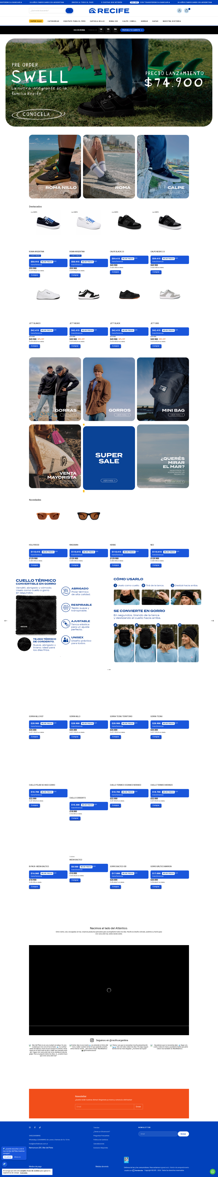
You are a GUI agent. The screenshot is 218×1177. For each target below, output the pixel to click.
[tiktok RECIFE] (40, 1128)
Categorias (53, 21)
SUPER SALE (36, 21)
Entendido (23, 1173)
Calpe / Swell (129, 21)
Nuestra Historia (172, 21)
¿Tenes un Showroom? (101, 1132)
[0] (186, 10)
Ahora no (17, 1157)
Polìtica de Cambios (100, 1140)
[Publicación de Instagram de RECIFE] (48, 1063)
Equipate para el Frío (74, 21)
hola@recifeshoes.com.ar (38, 1144)
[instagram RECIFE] (30, 1128)
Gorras (144, 21)
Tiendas (96, 1128)
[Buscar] (69, 10)
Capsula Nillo (97, 21)
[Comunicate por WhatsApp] (212, 1171)
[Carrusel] (109, 619)
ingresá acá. (164, 1167)
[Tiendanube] (134, 1171)
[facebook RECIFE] (35, 1128)
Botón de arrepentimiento (179, 1167)
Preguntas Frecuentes (101, 1136)
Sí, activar (7, 1157)
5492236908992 (34, 1136)
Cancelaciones (98, 1144)
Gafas (155, 21)
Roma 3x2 (113, 21)
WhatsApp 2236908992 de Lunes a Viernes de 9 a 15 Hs (49, 1140)
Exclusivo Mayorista (100, 1148)
